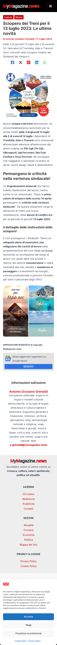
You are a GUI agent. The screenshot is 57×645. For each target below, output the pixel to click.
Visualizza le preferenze (28, 633)
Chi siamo (28, 494)
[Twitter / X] (20, 62)
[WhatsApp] (45, 62)
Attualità (28, 525)
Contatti (28, 508)
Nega (28, 625)
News (19, 17)
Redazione (28, 498)
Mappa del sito (28, 544)
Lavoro (8, 17)
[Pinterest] (28, 62)
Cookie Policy (21, 641)
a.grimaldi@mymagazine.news (28, 444)
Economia (28, 534)
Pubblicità (28, 503)
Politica (28, 539)
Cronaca (28, 530)
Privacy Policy (34, 641)
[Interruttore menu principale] (50, 6)
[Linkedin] (37, 62)
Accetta (28, 616)
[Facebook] (12, 62)
